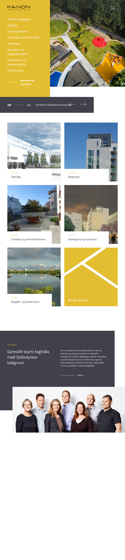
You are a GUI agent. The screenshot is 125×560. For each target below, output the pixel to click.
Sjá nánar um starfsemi (27, 82)
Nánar (80, 375)
